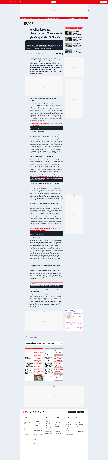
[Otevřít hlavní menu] (2, 2)
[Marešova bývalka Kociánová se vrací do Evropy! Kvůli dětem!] (38, 353)
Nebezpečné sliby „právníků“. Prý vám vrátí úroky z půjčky (29, 377)
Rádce (28, 23)
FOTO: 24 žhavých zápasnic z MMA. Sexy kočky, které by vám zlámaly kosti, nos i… (49, 365)
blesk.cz (56, 355)
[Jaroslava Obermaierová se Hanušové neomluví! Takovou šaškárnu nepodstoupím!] (38, 372)
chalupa (43, 335)
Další (82, 24)
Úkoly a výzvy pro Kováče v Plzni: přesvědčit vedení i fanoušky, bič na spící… (49, 359)
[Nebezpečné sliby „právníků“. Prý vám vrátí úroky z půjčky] (38, 378)
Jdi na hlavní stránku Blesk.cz (71, 28)
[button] (72, 412)
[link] (30, 412)
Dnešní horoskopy (69, 310)
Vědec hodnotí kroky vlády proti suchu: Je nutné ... (77, 45)
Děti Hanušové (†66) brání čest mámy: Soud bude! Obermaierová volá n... (29, 365)
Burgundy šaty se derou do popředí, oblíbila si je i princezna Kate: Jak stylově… (49, 378)
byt (34, 335)
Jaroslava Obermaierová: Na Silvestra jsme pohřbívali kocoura (29, 359)
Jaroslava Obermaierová (52, 335)
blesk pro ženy (57, 380)
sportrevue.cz (57, 367)
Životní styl (68, 24)
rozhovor (39, 335)
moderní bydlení (33, 337)
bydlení (31, 335)
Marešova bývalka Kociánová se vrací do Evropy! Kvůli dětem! (29, 352)
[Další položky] (86, 18)
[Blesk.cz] (54, 2)
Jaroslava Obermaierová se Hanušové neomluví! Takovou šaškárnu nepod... (29, 371)
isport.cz (56, 361)
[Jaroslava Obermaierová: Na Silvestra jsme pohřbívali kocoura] (38, 359)
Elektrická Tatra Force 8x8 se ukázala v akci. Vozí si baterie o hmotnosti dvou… (49, 371)
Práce (77, 24)
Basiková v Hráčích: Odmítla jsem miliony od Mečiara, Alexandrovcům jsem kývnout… (49, 353)
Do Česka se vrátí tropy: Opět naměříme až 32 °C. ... (77, 52)
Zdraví (63, 24)
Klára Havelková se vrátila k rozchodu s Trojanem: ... (77, 39)
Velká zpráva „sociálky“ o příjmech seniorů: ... (77, 33)
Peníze (73, 24)
